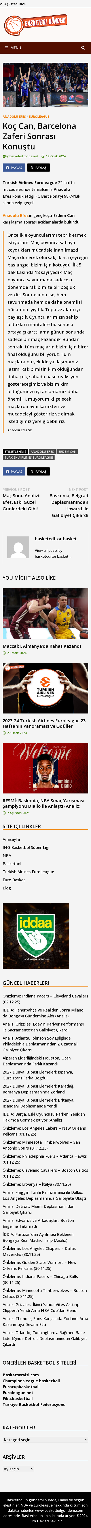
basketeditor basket (23, 156)
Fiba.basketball (18, 1398)
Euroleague (39, 116)
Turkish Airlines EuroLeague (28, 871)
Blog (7, 888)
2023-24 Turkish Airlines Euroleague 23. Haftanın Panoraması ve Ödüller (45, 723)
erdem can (67, 451)
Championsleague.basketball (31, 1380)
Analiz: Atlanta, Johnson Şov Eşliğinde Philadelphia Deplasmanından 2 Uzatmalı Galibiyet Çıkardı (40, 1043)
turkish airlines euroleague (28, 457)
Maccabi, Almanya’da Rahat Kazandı (42, 646)
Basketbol (12, 863)
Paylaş (16, 167)
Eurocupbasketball (21, 1386)
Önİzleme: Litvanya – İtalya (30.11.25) (37, 1184)
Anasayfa (11, 839)
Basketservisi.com (21, 1374)
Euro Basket (14, 879)
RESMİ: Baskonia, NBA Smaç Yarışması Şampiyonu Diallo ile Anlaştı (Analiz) (43, 803)
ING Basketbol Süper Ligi (26, 847)
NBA (7, 855)
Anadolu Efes (14, 116)
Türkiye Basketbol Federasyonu (34, 1404)
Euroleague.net (18, 1392)
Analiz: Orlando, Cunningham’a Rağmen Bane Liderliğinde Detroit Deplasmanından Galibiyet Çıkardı (45, 1338)
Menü (15, 47)
